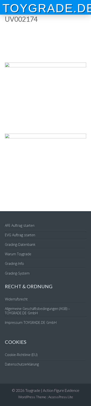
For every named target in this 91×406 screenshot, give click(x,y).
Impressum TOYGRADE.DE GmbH (31, 322)
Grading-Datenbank (20, 244)
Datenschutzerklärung (22, 364)
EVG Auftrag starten (20, 235)
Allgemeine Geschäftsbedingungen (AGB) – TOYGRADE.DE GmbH (37, 310)
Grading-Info (14, 263)
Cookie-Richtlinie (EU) (21, 354)
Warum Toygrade (18, 254)
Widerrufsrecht (16, 299)
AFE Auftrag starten (19, 225)
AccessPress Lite (60, 397)
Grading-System (17, 273)
